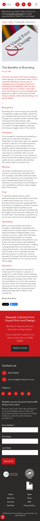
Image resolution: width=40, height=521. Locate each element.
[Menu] (36, 4)
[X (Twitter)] (16, 394)
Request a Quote (20, 348)
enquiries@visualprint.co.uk (21, 380)
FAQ (29, 502)
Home (4, 22)
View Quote (17, 4)
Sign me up (8, 461)
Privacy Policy (29, 506)
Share (15, 304)
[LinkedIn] (9, 394)
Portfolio (10, 506)
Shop (29, 498)
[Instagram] (22, 394)
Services (10, 502)
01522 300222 (13, 373)
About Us (10, 498)
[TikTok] (29, 394)
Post (6, 304)
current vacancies (16, 14)
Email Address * (8, 425)
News (10, 22)
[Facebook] (3, 394)
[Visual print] (6, 4)
